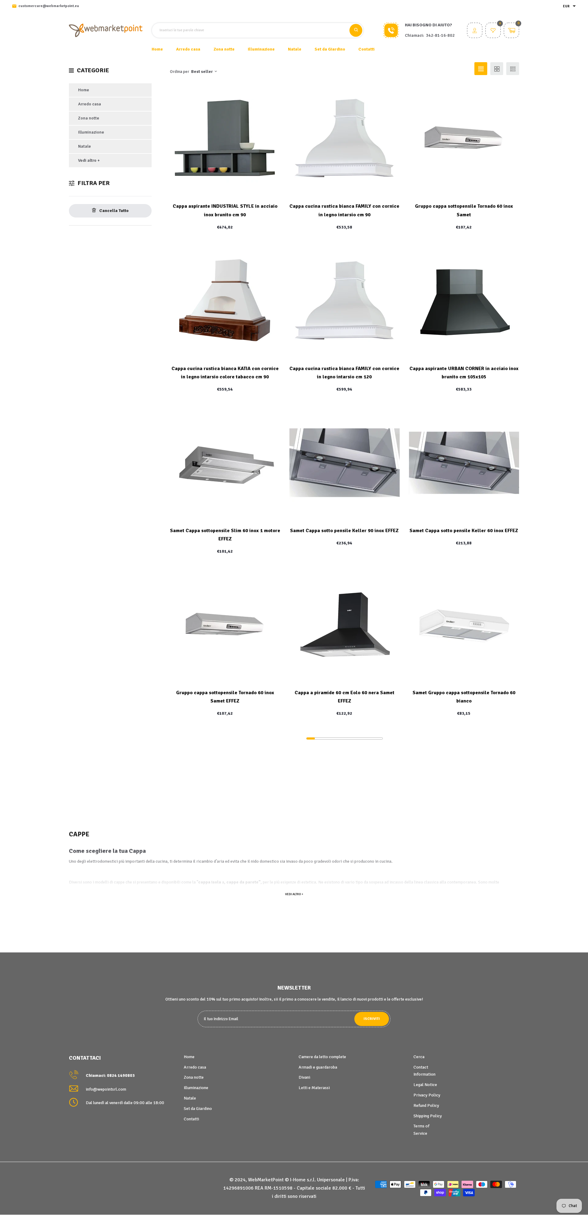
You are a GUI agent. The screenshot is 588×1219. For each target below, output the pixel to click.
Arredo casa (89, 104)
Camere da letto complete (322, 1056)
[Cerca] (355, 30)
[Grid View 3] (480, 68)
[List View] (512, 68)
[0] (493, 31)
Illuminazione (91, 132)
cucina (162, 861)
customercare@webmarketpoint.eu (48, 6)
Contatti (366, 49)
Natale (84, 146)
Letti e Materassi (314, 1087)
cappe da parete (242, 882)
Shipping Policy (427, 1116)
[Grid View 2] (496, 68)
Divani (304, 1077)
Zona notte (88, 118)
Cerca (418, 1056)
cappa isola (209, 882)
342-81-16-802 (440, 35)
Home (157, 49)
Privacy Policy (426, 1095)
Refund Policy (426, 1105)
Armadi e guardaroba (318, 1067)
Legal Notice (425, 1084)
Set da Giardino (198, 1108)
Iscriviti (372, 1018)
